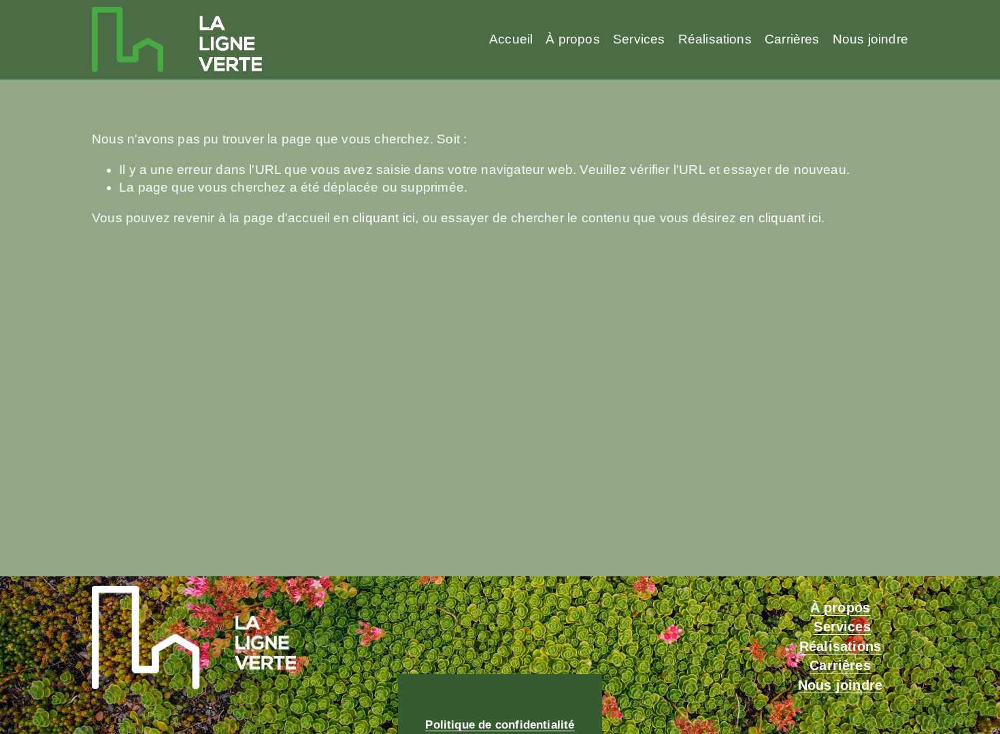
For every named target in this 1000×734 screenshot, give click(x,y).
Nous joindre (870, 39)
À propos (573, 39)
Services (639, 39)
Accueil (511, 39)
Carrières (792, 39)
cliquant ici (383, 218)
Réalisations (715, 39)
